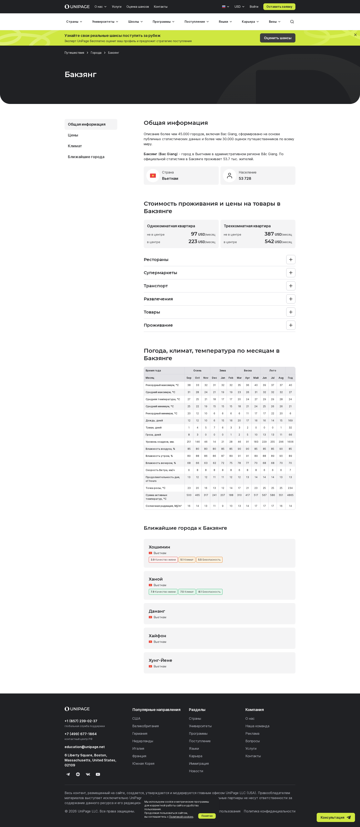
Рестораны (156, 259)
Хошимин (159, 547)
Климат (75, 146)
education (85, 747)
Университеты (103, 21)
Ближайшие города (86, 157)
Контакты (161, 6)
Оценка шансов (137, 6)
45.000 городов (191, 134)
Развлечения (158, 298)
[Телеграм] (68, 774)
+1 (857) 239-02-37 (81, 721)
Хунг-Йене (160, 660)
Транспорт (156, 285)
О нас (99, 6)
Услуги (116, 6)
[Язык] (225, 6)
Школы (133, 21)
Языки (223, 21)
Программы (162, 21)
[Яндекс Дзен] (78, 774)
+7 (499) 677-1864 (81, 734)
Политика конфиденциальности (269, 811)
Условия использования (221, 811)
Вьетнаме (203, 154)
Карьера (248, 21)
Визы (273, 21)
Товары (152, 312)
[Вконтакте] (88, 774)
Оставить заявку (279, 6)
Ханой (156, 579)
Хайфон (157, 635)
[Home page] (77, 7)
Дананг (157, 611)
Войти (254, 6)
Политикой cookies (181, 816)
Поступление (195, 21)
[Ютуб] (98, 774)
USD (238, 6)
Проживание (158, 325)
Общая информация (86, 124)
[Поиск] (292, 21)
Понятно (207, 815)
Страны (72, 21)
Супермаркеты (160, 272)
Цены (73, 135)
